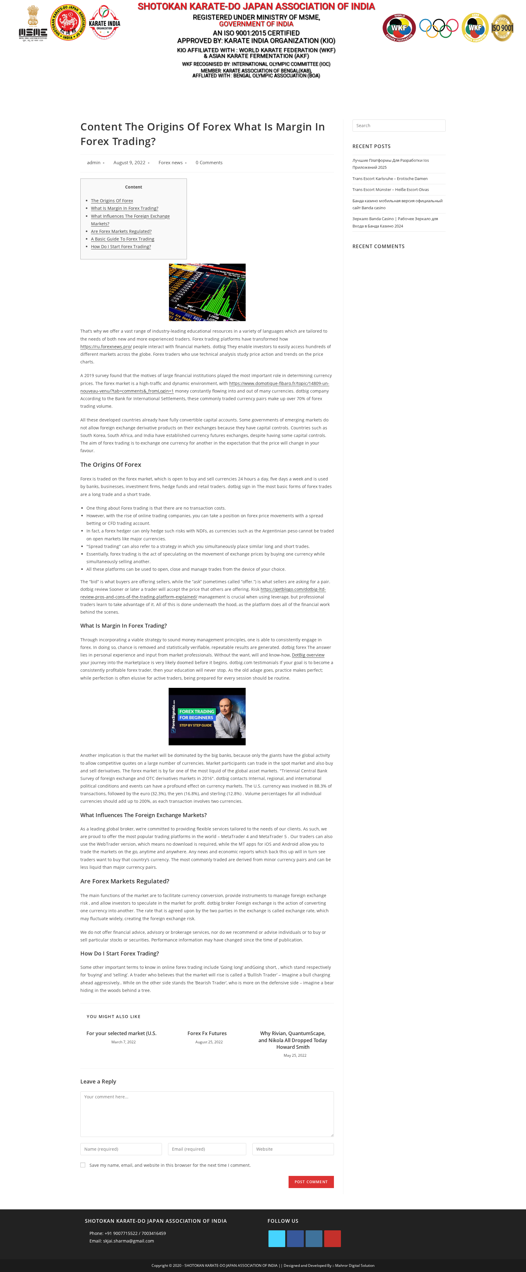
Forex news (171, 162)
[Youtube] (332, 1238)
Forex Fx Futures (207, 1033)
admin (93, 162)
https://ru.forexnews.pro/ (106, 346)
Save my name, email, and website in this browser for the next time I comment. (170, 1165)
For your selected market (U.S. (121, 1033)
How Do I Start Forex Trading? (121, 246)
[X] (276, 1238)
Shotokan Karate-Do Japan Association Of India (256, 6)
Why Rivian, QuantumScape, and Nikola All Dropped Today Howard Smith (292, 1040)
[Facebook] (295, 1238)
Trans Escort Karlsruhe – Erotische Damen (390, 178)
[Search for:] (399, 125)
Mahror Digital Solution (354, 1265)
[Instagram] (314, 1238)
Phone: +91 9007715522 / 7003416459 (127, 1233)
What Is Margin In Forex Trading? (124, 208)
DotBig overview (308, 655)
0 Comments (209, 162)
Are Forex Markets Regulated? (121, 231)
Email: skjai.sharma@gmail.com (121, 1241)
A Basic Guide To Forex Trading (122, 239)
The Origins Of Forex (112, 200)
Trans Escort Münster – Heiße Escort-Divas (390, 189)
